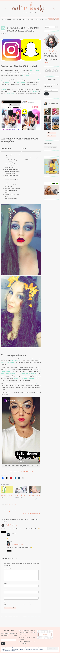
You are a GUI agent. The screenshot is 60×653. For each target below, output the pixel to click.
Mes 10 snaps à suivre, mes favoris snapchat (7, 494)
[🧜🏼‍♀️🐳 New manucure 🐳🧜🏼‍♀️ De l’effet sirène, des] (47, 126)
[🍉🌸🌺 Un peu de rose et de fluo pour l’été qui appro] (55, 111)
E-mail (5, 589)
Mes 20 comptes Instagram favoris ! (20, 494)
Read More (46, 62)
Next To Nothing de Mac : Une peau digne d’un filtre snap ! (34, 495)
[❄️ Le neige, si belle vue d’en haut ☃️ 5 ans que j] (55, 119)
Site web (6, 596)
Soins (14, 19)
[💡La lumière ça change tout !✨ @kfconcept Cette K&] (47, 111)
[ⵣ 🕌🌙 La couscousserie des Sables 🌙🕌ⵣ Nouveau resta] (55, 126)
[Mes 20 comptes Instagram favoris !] (21, 489)
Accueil (4, 19)
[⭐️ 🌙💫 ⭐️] (47, 119)
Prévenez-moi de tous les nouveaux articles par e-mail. (18, 605)
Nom (5, 583)
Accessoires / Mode (28, 19)
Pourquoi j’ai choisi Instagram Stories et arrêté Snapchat (23, 29)
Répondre (3, 532)
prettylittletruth (9, 524)
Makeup (9, 19)
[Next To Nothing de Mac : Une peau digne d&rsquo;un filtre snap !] (35, 489)
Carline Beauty (9, 650)
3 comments (13, 504)
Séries (36, 19)
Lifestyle (19, 19)
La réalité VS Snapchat (27, 471)
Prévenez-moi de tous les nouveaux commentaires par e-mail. (19, 602)
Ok (46, 94)
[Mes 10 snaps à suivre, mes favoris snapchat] (7, 489)
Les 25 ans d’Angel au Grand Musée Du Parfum (13, 511)
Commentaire (7, 568)
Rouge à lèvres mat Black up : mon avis (31, 513)
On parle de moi (44, 19)
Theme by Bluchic (57, 650)
